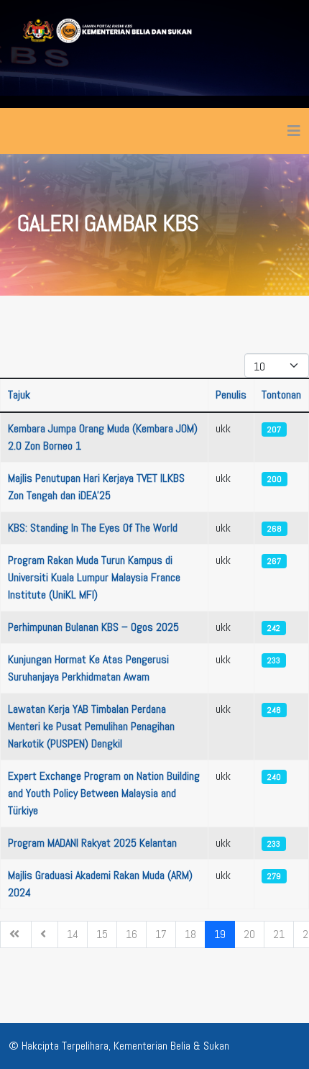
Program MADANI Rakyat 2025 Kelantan (92, 842)
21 (279, 934)
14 (72, 934)
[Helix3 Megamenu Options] (293, 131)
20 (249, 934)
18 (190, 934)
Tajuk (19, 394)
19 (220, 934)
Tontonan (281, 394)
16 (131, 934)
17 (161, 934)
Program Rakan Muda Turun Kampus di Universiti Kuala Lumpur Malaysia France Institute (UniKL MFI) (94, 577)
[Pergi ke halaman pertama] (16, 934)
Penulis (231, 394)
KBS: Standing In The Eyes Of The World (92, 527)
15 (102, 934)
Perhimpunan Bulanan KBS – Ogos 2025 (93, 626)
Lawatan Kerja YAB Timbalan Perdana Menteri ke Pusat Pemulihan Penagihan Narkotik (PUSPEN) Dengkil (91, 726)
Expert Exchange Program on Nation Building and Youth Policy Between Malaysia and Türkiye (104, 793)
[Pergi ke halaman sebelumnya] (44, 934)
